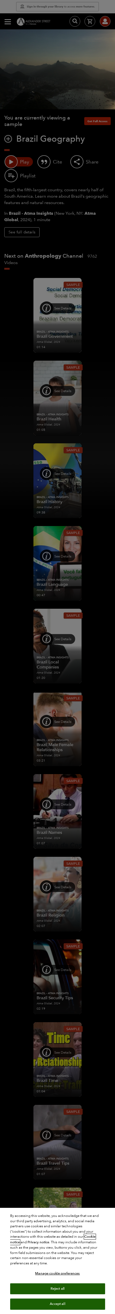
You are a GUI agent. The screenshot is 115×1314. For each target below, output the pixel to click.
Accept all (57, 1303)
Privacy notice (38, 1242)
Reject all (57, 1288)
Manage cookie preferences (57, 1273)
